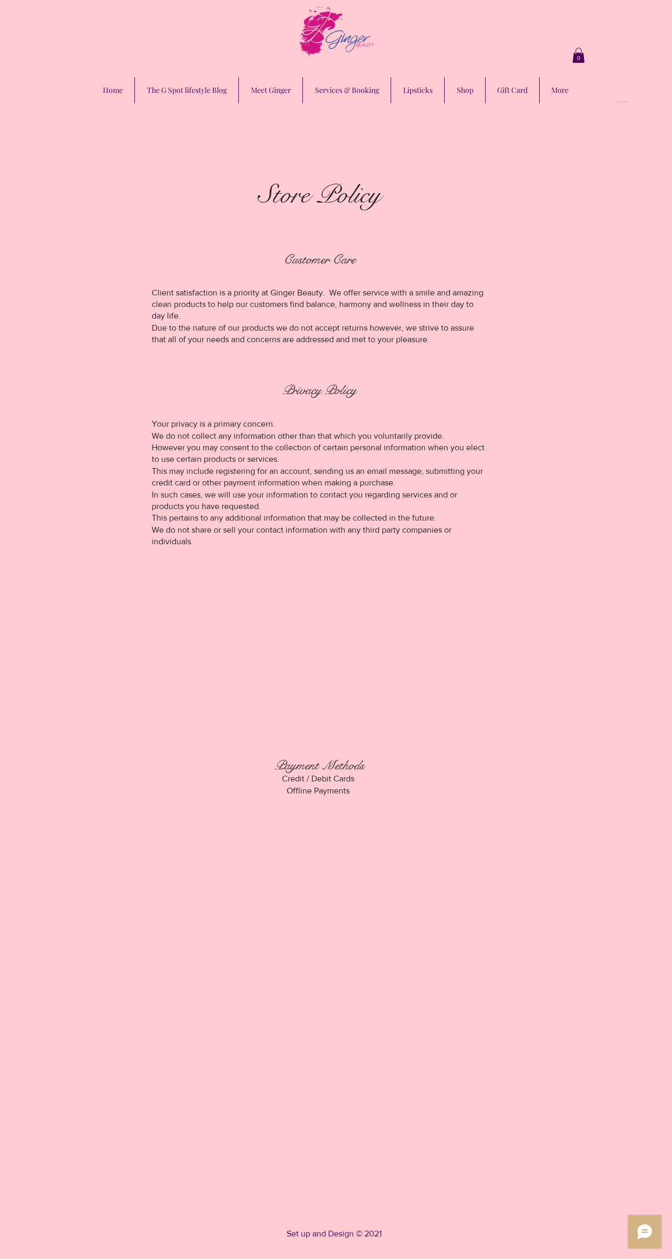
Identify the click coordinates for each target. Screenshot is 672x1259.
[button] (578, 55)
